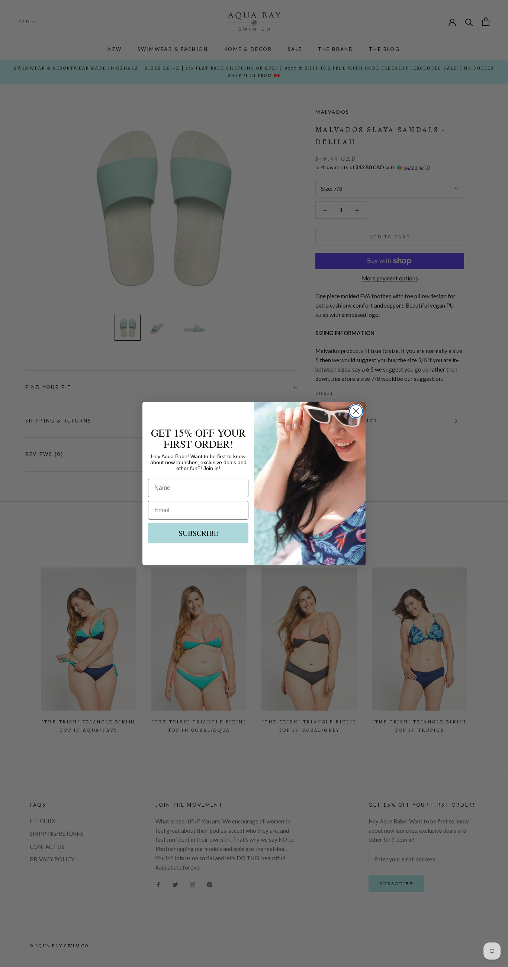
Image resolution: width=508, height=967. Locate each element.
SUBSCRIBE (198, 533)
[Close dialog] (356, 411)
